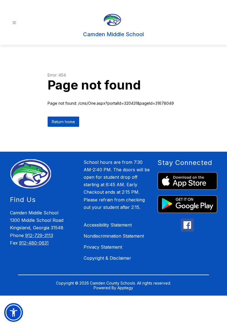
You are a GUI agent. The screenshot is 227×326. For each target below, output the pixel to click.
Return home (63, 121)
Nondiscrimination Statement (114, 236)
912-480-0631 (34, 243)
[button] (14, 312)
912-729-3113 (39, 235)
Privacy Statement (103, 247)
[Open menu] (14, 23)
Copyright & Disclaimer (107, 258)
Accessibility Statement (108, 225)
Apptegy (125, 287)
